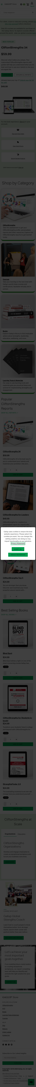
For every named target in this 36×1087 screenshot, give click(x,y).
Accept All (18, 549)
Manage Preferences (18, 554)
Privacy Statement (18, 544)
